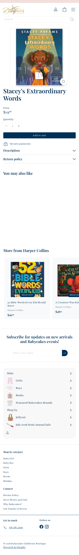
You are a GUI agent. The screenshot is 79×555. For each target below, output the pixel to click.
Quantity (8, 119)
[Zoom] (63, 81)
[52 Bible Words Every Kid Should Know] (27, 288)
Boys (6, 472)
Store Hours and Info (15, 499)
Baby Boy (8, 462)
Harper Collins (36, 250)
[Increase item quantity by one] (19, 126)
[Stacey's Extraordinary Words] (27, 209)
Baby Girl (8, 458)
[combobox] (39, 19)
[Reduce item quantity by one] (6, 126)
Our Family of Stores (15, 508)
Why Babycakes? (12, 504)
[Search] (72, 19)
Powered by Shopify (14, 547)
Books (6, 476)
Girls (6, 467)
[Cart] (64, 9)
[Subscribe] (65, 353)
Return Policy (11, 495)
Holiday (7, 481)
